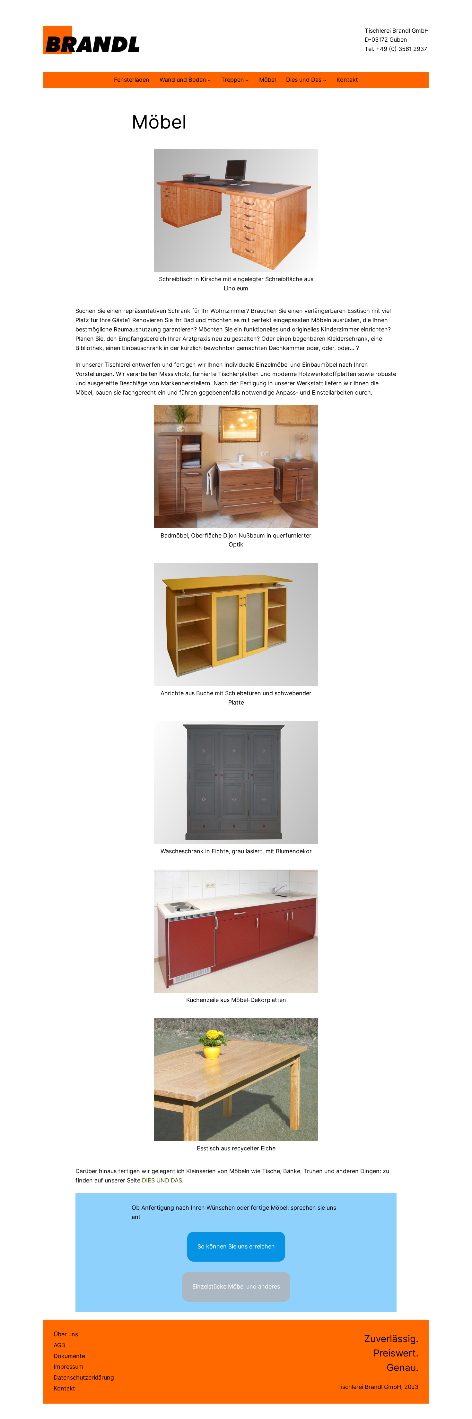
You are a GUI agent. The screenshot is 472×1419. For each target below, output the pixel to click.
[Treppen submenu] (247, 80)
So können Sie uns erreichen (236, 1246)
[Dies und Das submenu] (325, 80)
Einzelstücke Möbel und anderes (236, 1286)
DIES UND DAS (162, 1180)
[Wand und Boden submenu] (209, 80)
